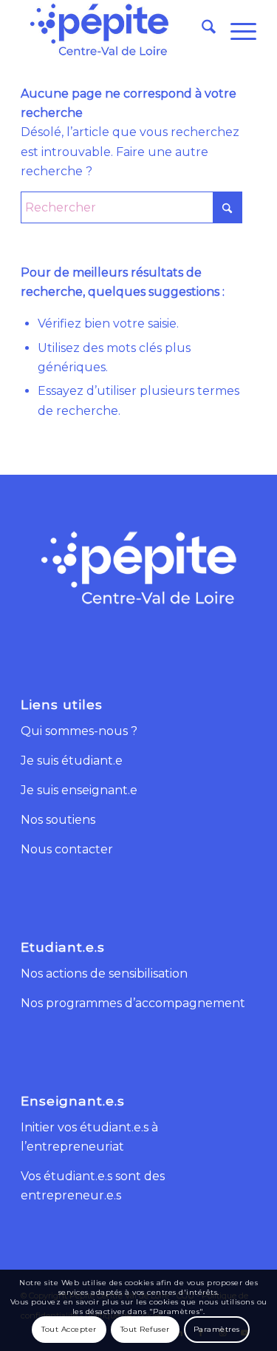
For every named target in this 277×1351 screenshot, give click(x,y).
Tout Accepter (69, 1329)
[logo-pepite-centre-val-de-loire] (115, 29)
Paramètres (217, 1329)
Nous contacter (67, 849)
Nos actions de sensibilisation (104, 973)
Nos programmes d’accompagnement (133, 1003)
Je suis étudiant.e (72, 761)
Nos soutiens (58, 820)
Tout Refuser (145, 1329)
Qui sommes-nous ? (79, 731)
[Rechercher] (201, 29)
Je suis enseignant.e (79, 790)
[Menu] (236, 29)
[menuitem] (201, 29)
